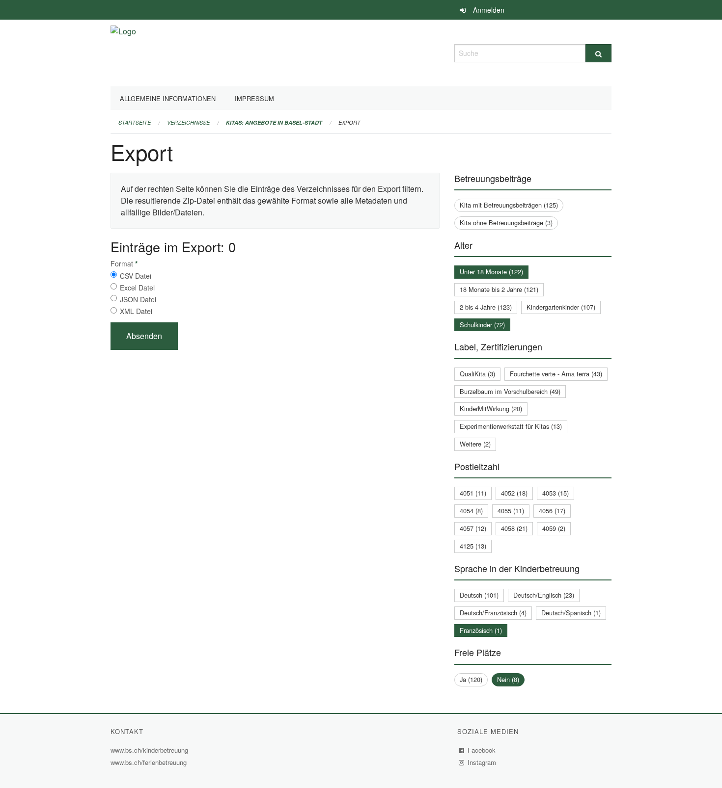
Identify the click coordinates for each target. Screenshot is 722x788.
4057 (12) (473, 528)
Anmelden (488, 10)
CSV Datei (135, 276)
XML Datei (136, 311)
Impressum (254, 98)
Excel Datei (137, 287)
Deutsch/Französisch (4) (493, 612)
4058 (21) (514, 528)
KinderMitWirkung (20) (491, 408)
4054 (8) (471, 510)
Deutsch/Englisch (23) (543, 595)
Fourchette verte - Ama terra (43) (556, 373)
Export (349, 122)
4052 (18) (514, 493)
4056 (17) (552, 510)
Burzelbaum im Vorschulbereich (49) (510, 391)
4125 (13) (473, 546)
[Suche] (598, 53)
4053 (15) (555, 493)
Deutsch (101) (479, 595)
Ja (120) (471, 679)
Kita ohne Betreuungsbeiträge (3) (506, 222)
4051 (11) (473, 493)
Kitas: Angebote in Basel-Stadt (274, 122)
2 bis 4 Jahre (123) (486, 307)
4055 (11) (511, 510)
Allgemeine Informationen (168, 98)
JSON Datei (138, 299)
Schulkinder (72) (482, 324)
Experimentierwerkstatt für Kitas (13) (511, 426)
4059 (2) (553, 528)
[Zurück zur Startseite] (123, 51)
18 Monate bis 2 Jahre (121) (499, 289)
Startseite (134, 122)
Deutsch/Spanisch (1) (571, 612)
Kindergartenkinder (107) (561, 307)
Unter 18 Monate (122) (491, 271)
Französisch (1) (481, 630)
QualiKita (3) (477, 373)
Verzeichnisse (188, 122)
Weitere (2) (475, 443)
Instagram (482, 762)
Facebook (482, 750)
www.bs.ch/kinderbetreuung (151, 750)
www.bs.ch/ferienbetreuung (150, 762)
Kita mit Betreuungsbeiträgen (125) (509, 205)
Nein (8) (508, 679)
